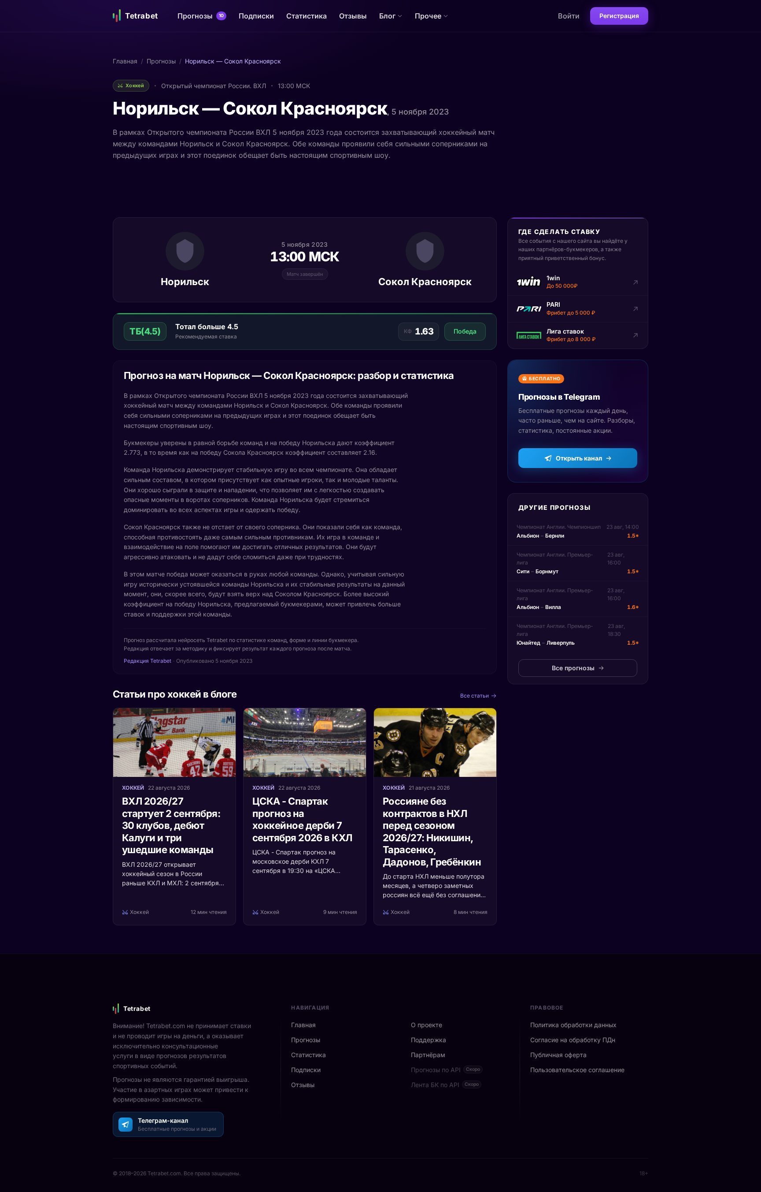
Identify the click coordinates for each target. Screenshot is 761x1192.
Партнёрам (428, 1054)
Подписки (256, 15)
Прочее (428, 15)
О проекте (426, 1025)
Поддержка (428, 1039)
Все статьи (474, 695)
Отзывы (353, 15)
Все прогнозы (573, 668)
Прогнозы (200, 15)
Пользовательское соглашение (577, 1069)
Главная (125, 61)
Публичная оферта (558, 1054)
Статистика (306, 15)
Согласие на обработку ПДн (572, 1039)
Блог (387, 15)
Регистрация (619, 15)
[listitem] (578, 282)
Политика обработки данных (573, 1025)
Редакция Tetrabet (147, 660)
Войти (569, 15)
